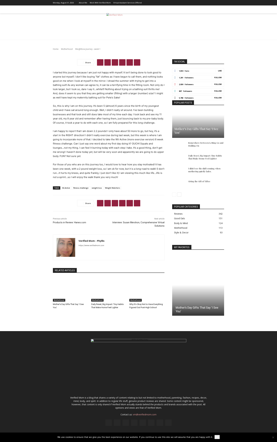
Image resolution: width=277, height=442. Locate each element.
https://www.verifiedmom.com (91, 245)
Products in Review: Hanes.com (69, 222)
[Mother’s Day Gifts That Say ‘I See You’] (70, 289)
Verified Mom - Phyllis (92, 240)
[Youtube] (221, 2)
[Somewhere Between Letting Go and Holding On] (178, 146)
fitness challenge (80, 188)
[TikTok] (212, 2)
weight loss (97, 188)
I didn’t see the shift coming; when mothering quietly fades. (204, 170)
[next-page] (179, 194)
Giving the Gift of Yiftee (199, 181)
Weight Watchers (112, 188)
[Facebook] (188, 2)
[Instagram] (192, 2)
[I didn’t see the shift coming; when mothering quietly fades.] (178, 171)
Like (220, 70)
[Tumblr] (137, 62)
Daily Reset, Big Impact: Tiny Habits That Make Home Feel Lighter (205, 157)
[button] (220, 9)
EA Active (66, 188)
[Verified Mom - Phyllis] (65, 247)
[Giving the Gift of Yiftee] (178, 184)
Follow (218, 77)
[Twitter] (216, 2)
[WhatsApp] (122, 62)
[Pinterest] (207, 2)
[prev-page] (174, 194)
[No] (273, 437)
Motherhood (59, 300)
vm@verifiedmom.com (144, 414)
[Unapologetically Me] (138, 26)
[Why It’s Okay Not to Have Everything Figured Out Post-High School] (146, 289)
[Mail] (202, 2)
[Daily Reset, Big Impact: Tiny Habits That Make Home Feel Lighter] (108, 289)
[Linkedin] (197, 2)
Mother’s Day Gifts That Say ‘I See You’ (196, 130)
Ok (217, 437)
